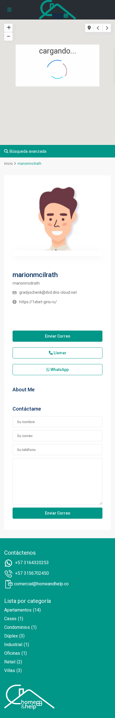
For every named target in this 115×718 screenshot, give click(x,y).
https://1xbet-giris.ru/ (38, 302)
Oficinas (12, 653)
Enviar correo (57, 336)
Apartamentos (18, 610)
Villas (9, 670)
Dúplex (11, 636)
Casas (10, 618)
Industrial (13, 644)
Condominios (17, 627)
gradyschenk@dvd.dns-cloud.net (48, 292)
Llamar (59, 353)
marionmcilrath (35, 275)
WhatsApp (59, 369)
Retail (9, 661)
